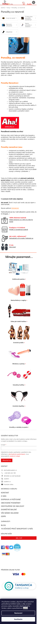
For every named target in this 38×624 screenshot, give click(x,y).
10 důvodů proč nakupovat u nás (17, 528)
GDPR (25, 608)
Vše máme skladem (10, 513)
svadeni (6, 479)
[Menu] (34, 2)
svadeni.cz (7, 481)
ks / (19, 538)
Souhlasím (18, 619)
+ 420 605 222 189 (10, 473)
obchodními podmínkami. (17, 454)
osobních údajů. (15, 456)
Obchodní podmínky (10, 503)
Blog (3, 525)
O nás (3, 496)
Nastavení (18, 613)
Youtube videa (8, 484)
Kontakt (5, 492)
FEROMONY (15, 208)
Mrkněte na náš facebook (12, 476)
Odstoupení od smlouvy (12, 506)
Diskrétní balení (9, 509)
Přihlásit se (7, 460)
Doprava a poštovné (11, 499)
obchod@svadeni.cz (10, 470)
